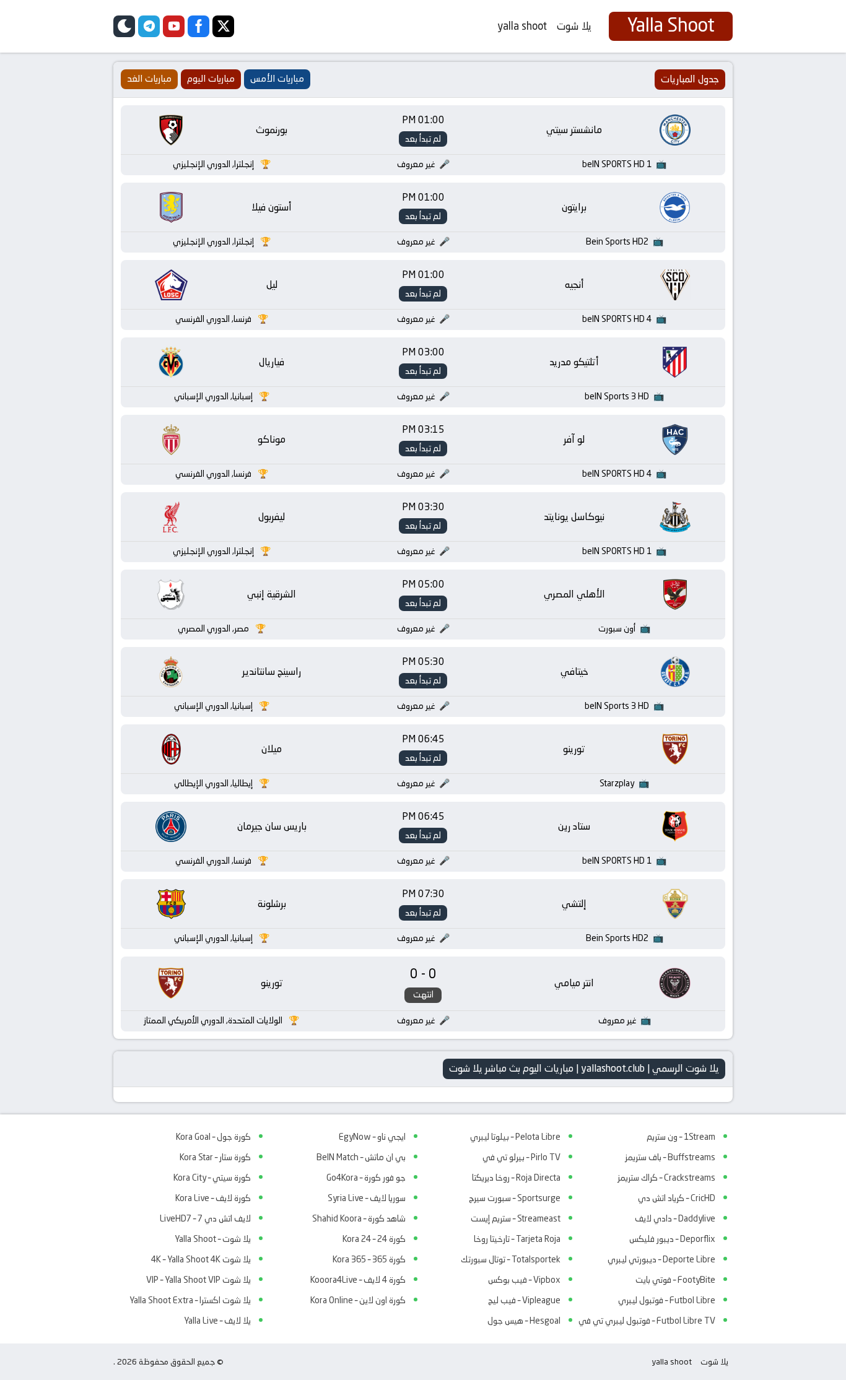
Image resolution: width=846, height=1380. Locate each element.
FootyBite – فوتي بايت (675, 1280)
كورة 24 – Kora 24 (374, 1239)
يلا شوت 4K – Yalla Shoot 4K (201, 1259)
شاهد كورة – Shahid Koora (359, 1218)
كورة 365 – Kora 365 (369, 1259)
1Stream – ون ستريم (681, 1136)
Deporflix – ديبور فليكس (672, 1239)
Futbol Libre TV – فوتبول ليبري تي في (646, 1320)
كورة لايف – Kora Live (213, 1198)
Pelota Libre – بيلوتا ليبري (515, 1136)
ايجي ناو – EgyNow (372, 1136)
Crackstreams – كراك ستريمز (666, 1177)
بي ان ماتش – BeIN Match (361, 1157)
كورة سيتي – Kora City (212, 1177)
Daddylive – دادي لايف (675, 1218)
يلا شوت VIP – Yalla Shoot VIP (198, 1280)
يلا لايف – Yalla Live (217, 1320)
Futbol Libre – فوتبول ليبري (666, 1300)
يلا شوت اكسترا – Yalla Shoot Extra (190, 1300)
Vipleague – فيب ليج (524, 1300)
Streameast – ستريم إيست (515, 1218)
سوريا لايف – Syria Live (367, 1198)
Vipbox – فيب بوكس (524, 1280)
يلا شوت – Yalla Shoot (213, 1239)
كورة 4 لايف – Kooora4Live (358, 1280)
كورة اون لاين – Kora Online (358, 1300)
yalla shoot (522, 26)
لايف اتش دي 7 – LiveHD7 (205, 1218)
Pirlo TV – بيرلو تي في (521, 1157)
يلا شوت (574, 26)
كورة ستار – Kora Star (215, 1157)
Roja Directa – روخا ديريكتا (516, 1177)
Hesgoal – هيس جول (523, 1320)
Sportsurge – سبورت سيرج (514, 1198)
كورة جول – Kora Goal (213, 1136)
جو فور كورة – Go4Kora (366, 1177)
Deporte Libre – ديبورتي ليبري (661, 1259)
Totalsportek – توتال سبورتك (510, 1259)
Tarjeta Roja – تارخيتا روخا (517, 1239)
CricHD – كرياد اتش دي (676, 1198)
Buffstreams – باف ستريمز (670, 1157)
